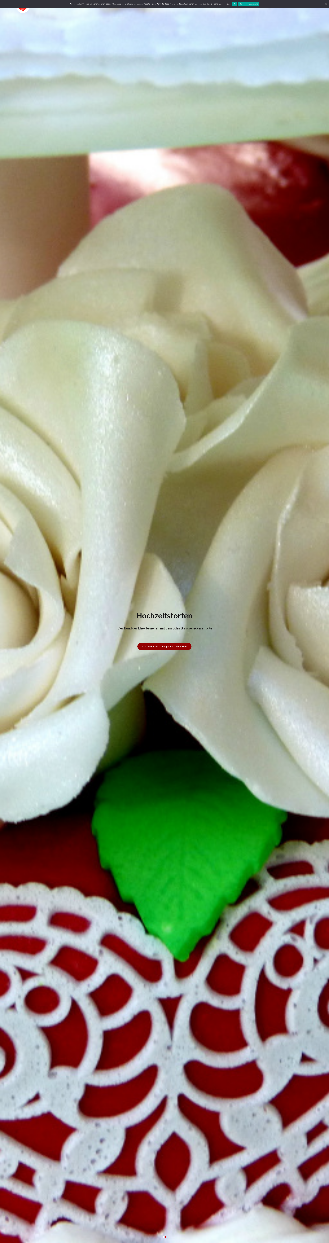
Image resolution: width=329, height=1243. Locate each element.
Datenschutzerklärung (249, 4)
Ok (235, 4)
